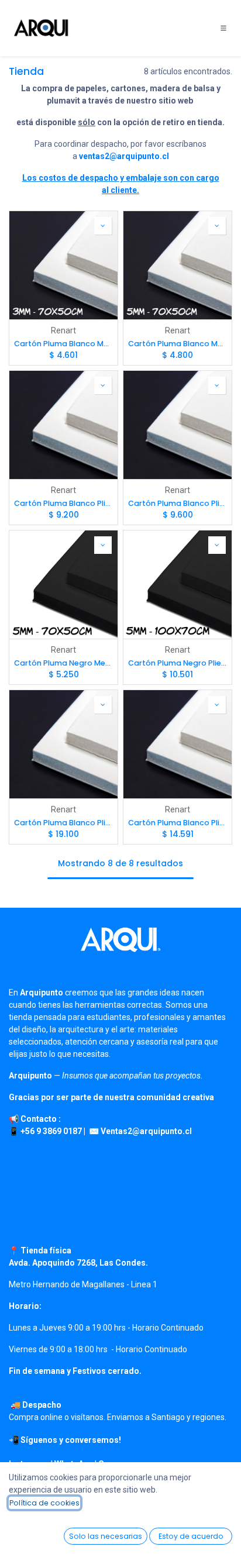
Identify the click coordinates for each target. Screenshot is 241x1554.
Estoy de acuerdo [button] (191, 1536)
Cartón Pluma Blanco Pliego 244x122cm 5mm (177, 822)
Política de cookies (44, 1503)
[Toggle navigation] (223, 28)
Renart (63, 330)
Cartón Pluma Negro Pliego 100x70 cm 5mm (177, 663)
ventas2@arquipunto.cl (124, 156)
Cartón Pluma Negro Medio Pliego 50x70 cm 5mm (63, 663)
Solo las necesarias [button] (105, 1536)
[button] (103, 226)
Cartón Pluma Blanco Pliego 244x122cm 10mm (63, 822)
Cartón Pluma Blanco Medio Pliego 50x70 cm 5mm (177, 343)
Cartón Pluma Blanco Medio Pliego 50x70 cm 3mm (63, 343)
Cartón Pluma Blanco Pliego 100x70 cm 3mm (63, 503)
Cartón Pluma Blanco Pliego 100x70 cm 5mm (177, 503)
